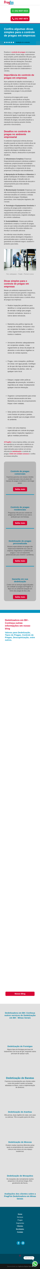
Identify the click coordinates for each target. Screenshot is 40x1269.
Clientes (20, 1226)
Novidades (20, 1229)
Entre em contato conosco (19, 454)
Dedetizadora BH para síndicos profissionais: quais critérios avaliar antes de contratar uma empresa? (19, 851)
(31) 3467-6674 (21, 19)
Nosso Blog (20, 994)
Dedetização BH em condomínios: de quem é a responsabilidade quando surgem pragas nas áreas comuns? (19, 960)
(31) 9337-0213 (21, 11)
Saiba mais (20, 489)
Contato (20, 1232)
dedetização (16, 451)
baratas (18, 693)
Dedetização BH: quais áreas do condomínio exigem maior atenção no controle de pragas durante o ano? (18, 676)
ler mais (9, 703)
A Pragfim (7, 442)
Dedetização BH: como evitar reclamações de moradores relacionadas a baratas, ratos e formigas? (19, 906)
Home (20, 1214)
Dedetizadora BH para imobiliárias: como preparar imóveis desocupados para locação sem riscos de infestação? (18, 734)
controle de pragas (18, 52)
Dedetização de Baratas (20, 1078)
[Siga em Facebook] (18, 1243)
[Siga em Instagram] (23, 1243)
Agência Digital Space (25, 1266)
